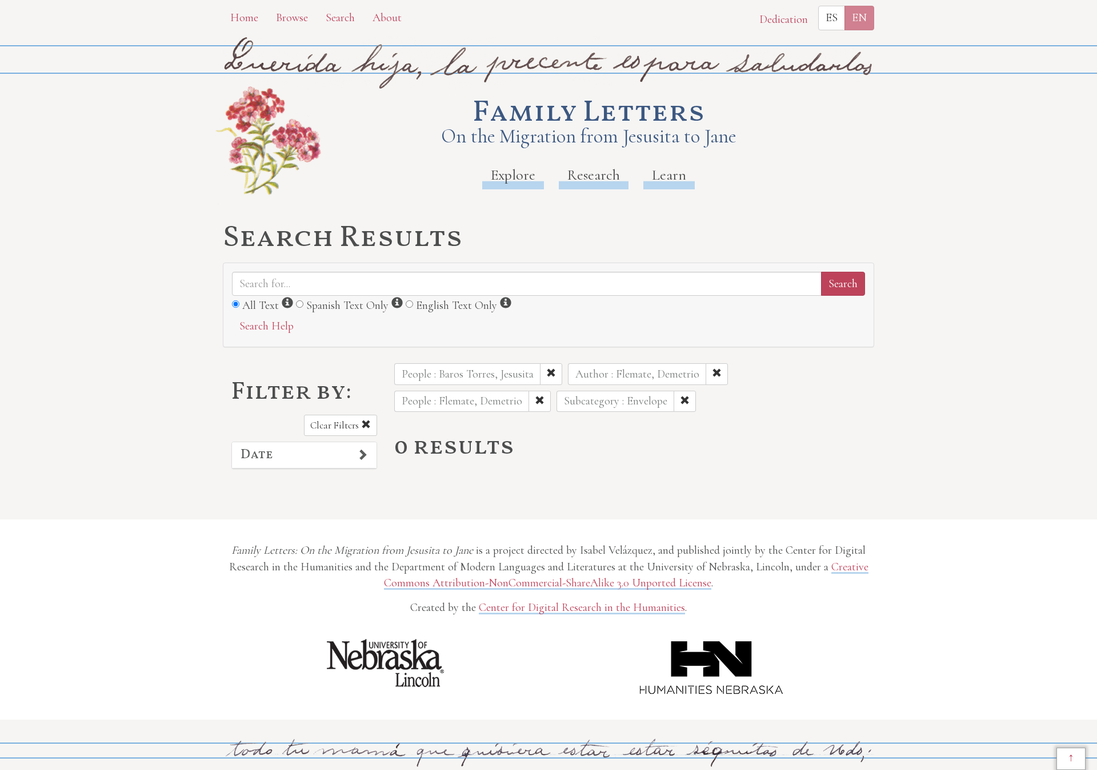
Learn (669, 175)
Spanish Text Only (347, 305)
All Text (260, 305)
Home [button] (244, 18)
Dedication (783, 19)
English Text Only (456, 305)
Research (593, 175)
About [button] (387, 18)
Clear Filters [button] (335, 425)
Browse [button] (292, 18)
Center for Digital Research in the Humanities (582, 607)
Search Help (266, 326)
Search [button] (340, 18)
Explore (513, 175)
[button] (304, 455)
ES (832, 18)
